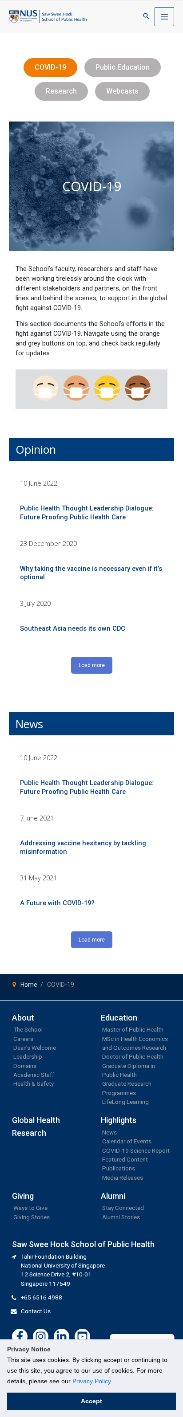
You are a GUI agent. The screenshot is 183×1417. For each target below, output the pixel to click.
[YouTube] (82, 1336)
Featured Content (125, 1159)
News (109, 1132)
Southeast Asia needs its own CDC (72, 628)
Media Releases (122, 1177)
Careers (23, 1038)
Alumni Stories (121, 1217)
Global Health (36, 1120)
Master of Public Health (132, 1029)
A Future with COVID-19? (57, 903)
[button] (146, 16)
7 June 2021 (37, 817)
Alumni (113, 1196)
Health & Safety (33, 1083)
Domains (24, 1065)
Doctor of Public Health (132, 1056)
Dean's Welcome (34, 1047)
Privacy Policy (91, 1381)
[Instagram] (40, 1336)
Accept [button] (91, 1401)
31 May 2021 (38, 877)
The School (28, 1029)
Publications (118, 1168)
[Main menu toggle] (164, 17)
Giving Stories (31, 1217)
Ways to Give (30, 1207)
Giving (23, 1196)
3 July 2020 (35, 603)
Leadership (27, 1056)
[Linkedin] (61, 1336)
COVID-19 (50, 67)
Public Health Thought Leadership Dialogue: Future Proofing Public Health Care (87, 512)
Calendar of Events (126, 1141)
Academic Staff (33, 1074)
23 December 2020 (48, 543)
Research (61, 91)
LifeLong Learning (125, 1101)
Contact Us (36, 1311)
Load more (92, 665)
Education (119, 1017)
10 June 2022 (38, 483)
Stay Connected (123, 1207)
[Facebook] (20, 1336)
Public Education (122, 67)
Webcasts (122, 91)
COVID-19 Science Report (136, 1150)
